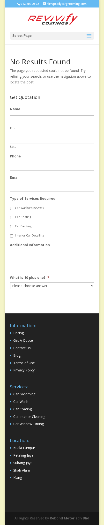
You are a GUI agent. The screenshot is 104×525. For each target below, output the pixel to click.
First (13, 128)
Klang (17, 477)
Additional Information (30, 245)
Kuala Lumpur (24, 447)
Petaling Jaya (23, 455)
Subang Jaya (22, 462)
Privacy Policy (24, 370)
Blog (17, 355)
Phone (15, 156)
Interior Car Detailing (29, 235)
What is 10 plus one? (29, 277)
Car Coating (23, 217)
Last (13, 146)
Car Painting (23, 226)
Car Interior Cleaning (29, 416)
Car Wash (20, 401)
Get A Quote (23, 340)
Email (14, 177)
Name (15, 109)
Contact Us (22, 348)
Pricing (18, 333)
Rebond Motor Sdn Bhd (69, 518)
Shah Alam (21, 470)
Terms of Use (24, 363)
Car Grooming (24, 394)
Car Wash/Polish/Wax (29, 208)
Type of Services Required (32, 198)
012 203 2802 (30, 4)
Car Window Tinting (28, 423)
